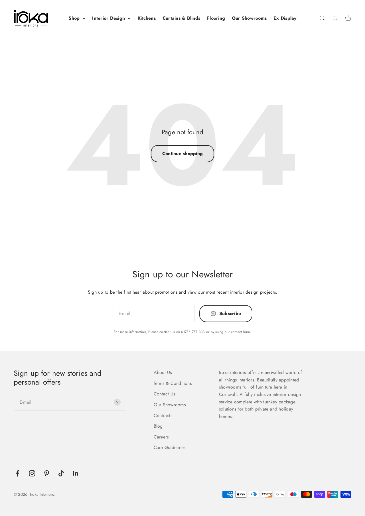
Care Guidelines (170, 447)
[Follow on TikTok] (61, 473)
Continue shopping (182, 153)
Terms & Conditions (173, 383)
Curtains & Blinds (181, 18)
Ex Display (284, 18)
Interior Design (108, 18)
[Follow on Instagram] (32, 473)
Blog (158, 426)
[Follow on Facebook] (17, 473)
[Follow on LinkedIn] (76, 473)
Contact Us (164, 394)
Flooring (216, 18)
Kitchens (146, 18)
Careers (161, 437)
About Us (163, 372)
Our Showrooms (249, 18)
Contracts (163, 415)
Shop (74, 18)
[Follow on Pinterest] (46, 473)
